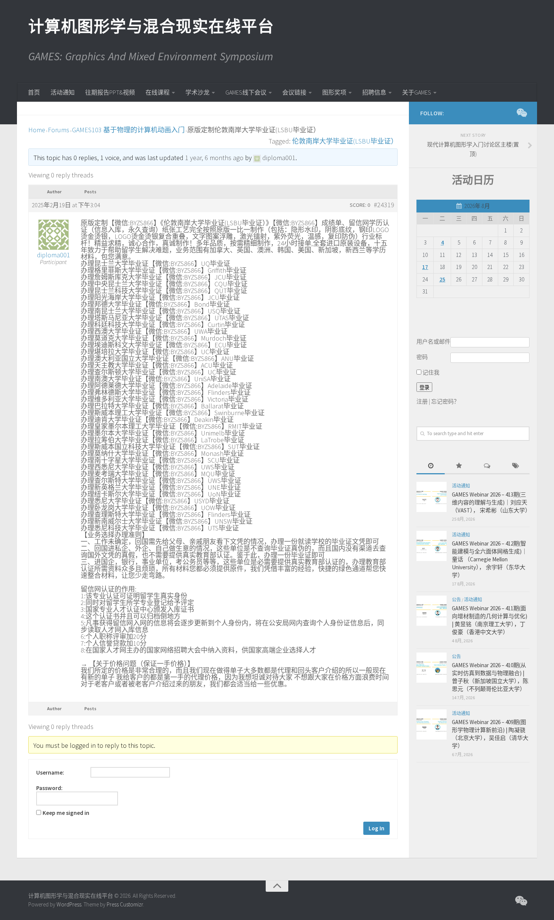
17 (425, 266)
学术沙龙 (197, 92)
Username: (50, 772)
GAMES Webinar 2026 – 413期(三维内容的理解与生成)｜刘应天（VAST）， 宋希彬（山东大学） (491, 502)
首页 (34, 92)
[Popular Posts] (459, 466)
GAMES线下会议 (245, 92)
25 (442, 279)
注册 (422, 401)
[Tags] (515, 466)
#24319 (384, 205)
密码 (422, 357)
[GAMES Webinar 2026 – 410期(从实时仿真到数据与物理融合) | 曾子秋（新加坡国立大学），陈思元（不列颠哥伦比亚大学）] (431, 668)
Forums (58, 129)
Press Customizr (125, 904)
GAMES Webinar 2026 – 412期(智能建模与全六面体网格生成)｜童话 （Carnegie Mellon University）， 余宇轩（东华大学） (489, 559)
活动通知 (63, 92)
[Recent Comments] (487, 466)
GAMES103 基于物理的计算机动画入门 (128, 129)
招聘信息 (374, 92)
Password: (49, 788)
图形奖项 (334, 92)
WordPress (69, 904)
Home (36, 129)
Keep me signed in (66, 813)
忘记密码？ (445, 401)
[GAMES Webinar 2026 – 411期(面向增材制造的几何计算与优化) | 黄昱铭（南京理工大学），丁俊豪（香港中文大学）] (431, 611)
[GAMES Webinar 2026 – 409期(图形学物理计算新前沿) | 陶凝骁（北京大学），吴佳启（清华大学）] (431, 724)
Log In (376, 828)
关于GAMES (416, 92)
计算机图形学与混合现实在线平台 (150, 26)
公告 (456, 599)
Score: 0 (360, 205)
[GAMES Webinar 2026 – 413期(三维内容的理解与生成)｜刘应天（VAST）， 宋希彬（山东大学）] (431, 497)
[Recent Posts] (430, 466)
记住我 (430, 372)
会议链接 (294, 92)
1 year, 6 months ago (214, 157)
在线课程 (157, 92)
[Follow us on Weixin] (521, 112)
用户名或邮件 (433, 341)
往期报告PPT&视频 (110, 92)
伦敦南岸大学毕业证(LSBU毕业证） (345, 141)
